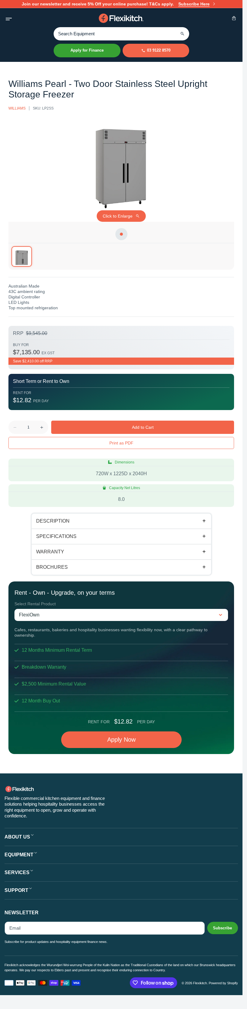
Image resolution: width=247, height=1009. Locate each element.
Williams (17, 108)
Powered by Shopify (223, 983)
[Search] (182, 33)
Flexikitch (200, 983)
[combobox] (121, 33)
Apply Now (121, 739)
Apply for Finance (87, 50)
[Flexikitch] (121, 18)
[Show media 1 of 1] (21, 256)
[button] (8, 18)
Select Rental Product (35, 603)
